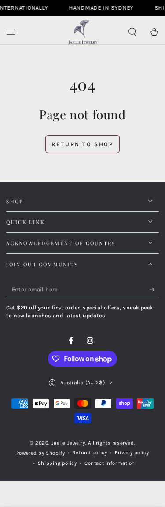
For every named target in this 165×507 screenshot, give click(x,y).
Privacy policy (132, 453)
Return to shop (82, 144)
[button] (132, 32)
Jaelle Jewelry (68, 443)
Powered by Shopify (40, 453)
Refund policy (90, 453)
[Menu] (11, 32)
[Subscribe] (154, 289)
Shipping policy (57, 463)
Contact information (109, 463)
